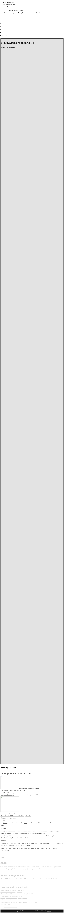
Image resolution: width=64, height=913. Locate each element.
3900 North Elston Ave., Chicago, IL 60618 (12, 790)
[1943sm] (21, 389)
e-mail (25, 823)
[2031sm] (21, 545)
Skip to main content (8, 2)
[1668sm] (21, 172)
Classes (5, 823)
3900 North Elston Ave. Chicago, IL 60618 (11, 892)
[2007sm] (21, 420)
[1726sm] (21, 265)
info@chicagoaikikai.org (10, 907)
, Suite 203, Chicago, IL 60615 (22, 816)
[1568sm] (21, 141)
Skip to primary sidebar (9, 4)
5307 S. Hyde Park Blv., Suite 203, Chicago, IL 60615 (13, 898)
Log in (49, 911)
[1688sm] (21, 203)
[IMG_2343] (21, 607)
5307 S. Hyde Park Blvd (7, 816)
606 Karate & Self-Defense (8, 818)
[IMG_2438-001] (21, 762)
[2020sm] (21, 514)
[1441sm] (21, 110)
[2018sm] (21, 482)
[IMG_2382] (21, 638)
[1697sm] (21, 234)
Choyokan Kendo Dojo (7, 795)
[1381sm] (21, 78)
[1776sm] (21, 327)
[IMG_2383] (21, 669)
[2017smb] (21, 451)
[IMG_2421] (21, 731)
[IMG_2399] (21, 700)
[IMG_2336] (21, 576)
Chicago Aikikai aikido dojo (16, 10)
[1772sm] (21, 296)
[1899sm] (21, 358)
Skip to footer (6, 7)
